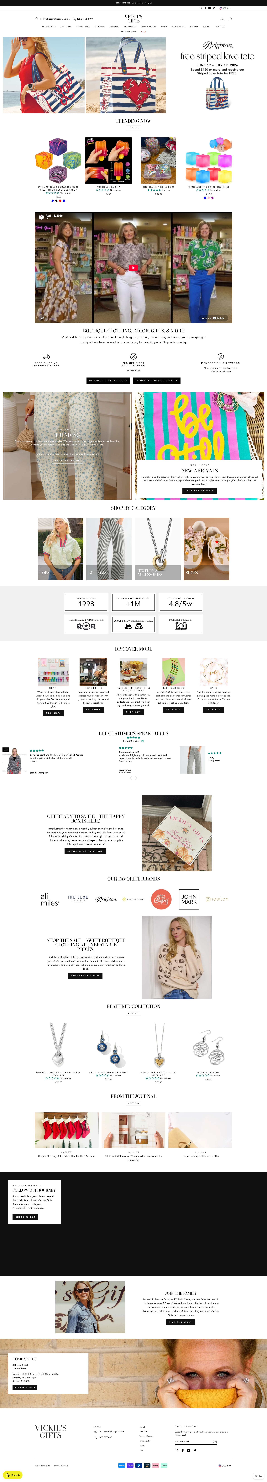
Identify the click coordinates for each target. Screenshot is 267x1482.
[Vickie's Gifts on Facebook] (182, 1450)
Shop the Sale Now (85, 975)
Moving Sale (49, 26)
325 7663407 (106, 1437)
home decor (157, 337)
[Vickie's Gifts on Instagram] (176, 1450)
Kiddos (206, 26)
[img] (133, 737)
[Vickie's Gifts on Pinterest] (194, 1450)
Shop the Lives (128, 31)
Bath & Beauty (149, 26)
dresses (230, 476)
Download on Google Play (156, 380)
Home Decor (178, 26)
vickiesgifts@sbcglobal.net (57, 18)
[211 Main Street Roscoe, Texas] (133, 1373)
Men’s (164, 26)
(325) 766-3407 (85, 18)
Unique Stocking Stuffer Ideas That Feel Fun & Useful (66, 1156)
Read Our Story (180, 1322)
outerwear (242, 476)
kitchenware (164, 1311)
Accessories (130, 26)
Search (142, 1427)
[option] (133, 2)
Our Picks (220, 26)
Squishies (99, 26)
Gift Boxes (66, 26)
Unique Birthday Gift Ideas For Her (200, 1156)
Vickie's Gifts (133, 19)
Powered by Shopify (61, 1466)
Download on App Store (108, 380)
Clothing (114, 26)
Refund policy (145, 1440)
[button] (53, 193)
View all (133, 128)
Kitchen (194, 26)
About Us (143, 1431)
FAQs (141, 1445)
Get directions (25, 1387)
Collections (83, 26)
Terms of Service (146, 1436)
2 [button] (144, 113)
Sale (143, 31)
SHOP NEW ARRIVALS (199, 490)
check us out (25, 1217)
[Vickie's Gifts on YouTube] (188, 1450)
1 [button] (122, 113)
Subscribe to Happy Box (85, 851)
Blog (141, 1450)
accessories (205, 1307)
